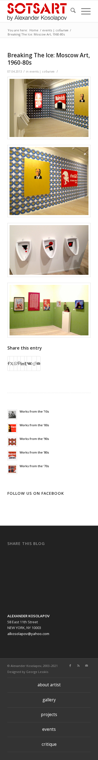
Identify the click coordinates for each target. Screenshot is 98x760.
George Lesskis (37, 672)
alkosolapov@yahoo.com (28, 633)
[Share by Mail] (38, 363)
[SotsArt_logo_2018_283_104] (40, 11)
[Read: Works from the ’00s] (12, 428)
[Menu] (83, 11)
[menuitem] (70, 11)
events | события (41, 71)
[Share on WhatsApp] (15, 363)
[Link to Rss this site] (78, 665)
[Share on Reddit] (34, 363)
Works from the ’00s (34, 425)
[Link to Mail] (86, 665)
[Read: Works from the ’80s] (12, 455)
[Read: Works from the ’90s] (12, 442)
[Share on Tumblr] (25, 363)
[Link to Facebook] (70, 665)
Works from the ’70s (34, 466)
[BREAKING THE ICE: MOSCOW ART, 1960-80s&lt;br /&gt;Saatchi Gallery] (49, 108)
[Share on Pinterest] (18, 363)
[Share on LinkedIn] (22, 363)
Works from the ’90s (34, 439)
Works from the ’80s (34, 452)
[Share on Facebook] (9, 363)
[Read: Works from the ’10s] (12, 414)
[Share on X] (12, 363)
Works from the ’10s (34, 411)
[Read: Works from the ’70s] (12, 469)
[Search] (70, 11)
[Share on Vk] (29, 363)
